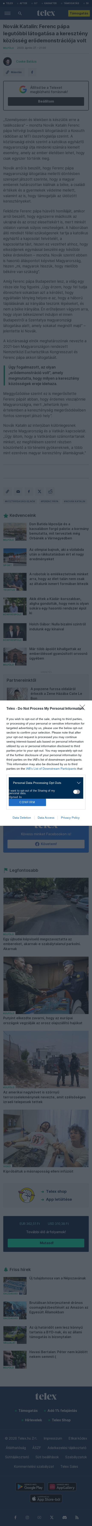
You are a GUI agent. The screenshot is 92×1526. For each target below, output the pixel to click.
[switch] (76, 792)
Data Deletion (22, 817)
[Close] (84, 709)
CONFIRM (27, 802)
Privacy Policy (70, 817)
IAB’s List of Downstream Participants (51, 768)
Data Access (46, 817)
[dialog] (46, 763)
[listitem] (44, 783)
